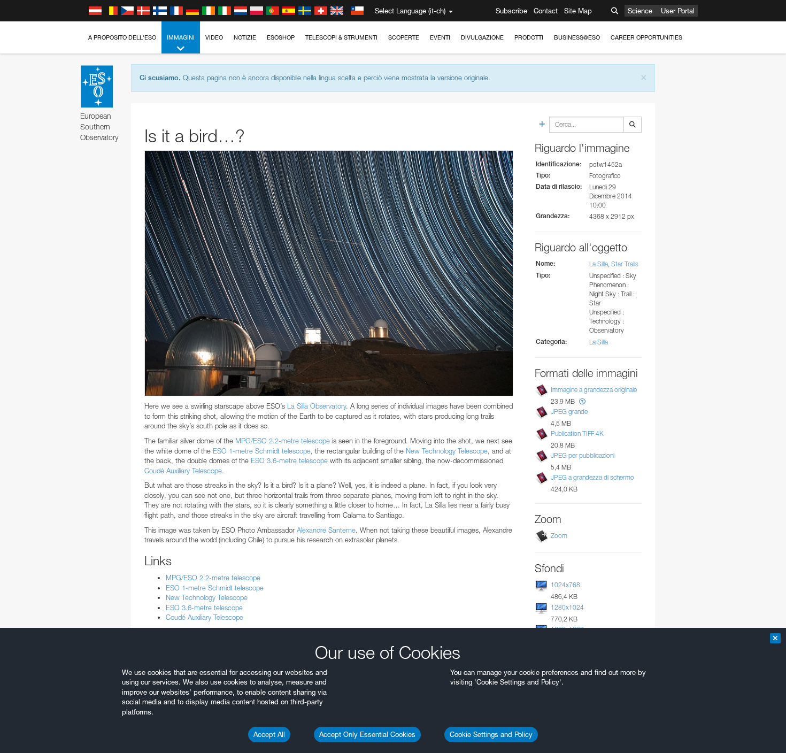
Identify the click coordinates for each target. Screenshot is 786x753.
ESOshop (281, 37)
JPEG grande (569, 412)
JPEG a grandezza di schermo (592, 477)
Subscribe (511, 10)
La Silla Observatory (316, 406)
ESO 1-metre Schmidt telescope (262, 451)
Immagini (181, 37)
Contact (546, 10)
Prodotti (528, 37)
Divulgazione (482, 37)
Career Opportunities (646, 37)
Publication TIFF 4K (577, 433)
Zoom (559, 536)
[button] (582, 401)
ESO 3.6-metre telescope (289, 460)
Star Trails (624, 264)
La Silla (598, 264)
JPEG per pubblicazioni (582, 455)
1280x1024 (567, 607)
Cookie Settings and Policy (491, 734)
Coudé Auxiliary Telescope (183, 470)
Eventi (440, 37)
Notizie (245, 37)
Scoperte (403, 37)
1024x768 (565, 585)
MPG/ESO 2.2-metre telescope (282, 440)
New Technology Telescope (447, 451)
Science (640, 10)
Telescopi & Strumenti (341, 37)
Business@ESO (577, 37)
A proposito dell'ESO (122, 37)
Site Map (578, 10)
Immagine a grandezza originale (594, 390)
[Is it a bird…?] (329, 273)
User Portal (678, 10)
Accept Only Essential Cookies (367, 734)
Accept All (269, 734)
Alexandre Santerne (326, 530)
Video (214, 37)
